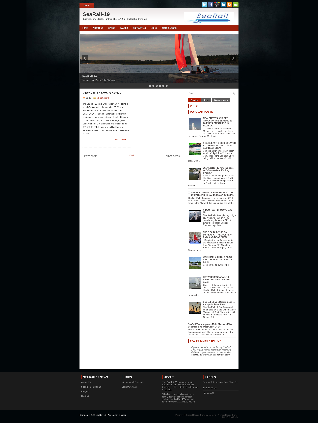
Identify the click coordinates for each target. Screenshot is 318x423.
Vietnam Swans (129, 387)
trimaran (207, 393)
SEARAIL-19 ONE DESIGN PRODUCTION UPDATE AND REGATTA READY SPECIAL (212, 193)
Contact (85, 396)
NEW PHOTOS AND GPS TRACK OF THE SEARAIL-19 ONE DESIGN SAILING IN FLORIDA (217, 122)
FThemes (188, 415)
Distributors (169, 28)
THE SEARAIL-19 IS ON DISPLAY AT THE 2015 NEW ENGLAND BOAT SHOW (217, 234)
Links (154, 28)
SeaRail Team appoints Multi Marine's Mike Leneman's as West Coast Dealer (210, 325)
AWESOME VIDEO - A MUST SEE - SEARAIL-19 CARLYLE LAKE (218, 259)
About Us (98, 28)
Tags (206, 100)
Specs (111, 28)
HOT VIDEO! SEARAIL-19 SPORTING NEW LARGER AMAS (216, 279)
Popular (194, 100)
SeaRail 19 (89, 76)
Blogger (122, 415)
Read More (120, 140)
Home (86, 5)
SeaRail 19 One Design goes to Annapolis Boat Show (219, 303)
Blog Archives (221, 100)
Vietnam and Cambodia (133, 382)
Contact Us (139, 28)
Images (124, 28)
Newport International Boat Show (218, 382)
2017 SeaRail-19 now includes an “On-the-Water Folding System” (218, 170)
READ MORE (188, 401)
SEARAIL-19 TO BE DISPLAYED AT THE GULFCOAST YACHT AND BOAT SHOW (219, 145)
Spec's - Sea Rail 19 (91, 387)
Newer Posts (90, 156)
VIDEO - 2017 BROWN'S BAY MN (102, 93)
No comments (103, 98)
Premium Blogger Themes (228, 415)
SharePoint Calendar (230, 417)
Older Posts (173, 156)
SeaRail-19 (96, 14)
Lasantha (212, 415)
